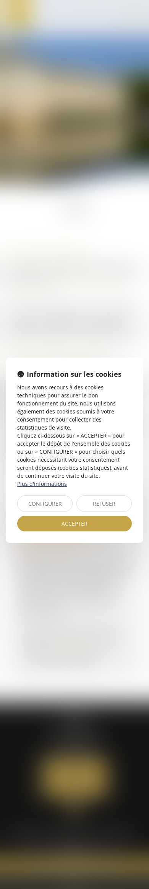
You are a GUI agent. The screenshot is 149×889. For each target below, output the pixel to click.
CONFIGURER (45, 503)
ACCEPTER (74, 523)
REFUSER (104, 503)
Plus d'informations (42, 483)
